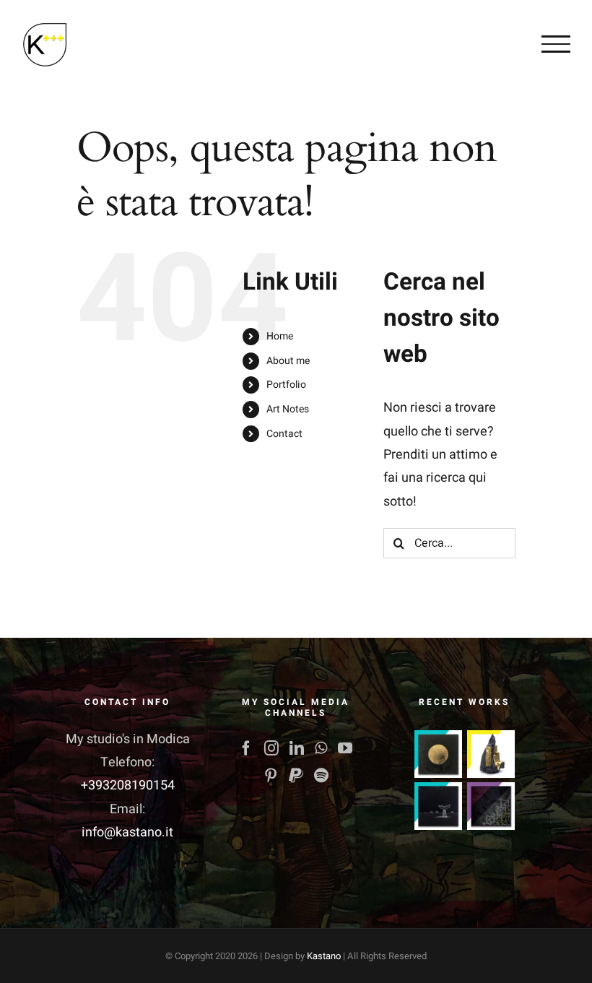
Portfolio (286, 384)
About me (288, 360)
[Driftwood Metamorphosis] (490, 754)
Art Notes (287, 409)
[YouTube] (345, 748)
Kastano (324, 956)
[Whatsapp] (321, 748)
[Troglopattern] (490, 806)
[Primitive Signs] (438, 806)
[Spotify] (321, 775)
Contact (284, 433)
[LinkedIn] (297, 748)
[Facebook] (246, 748)
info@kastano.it (127, 832)
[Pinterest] (271, 775)
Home (279, 336)
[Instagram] (271, 748)
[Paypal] (296, 775)
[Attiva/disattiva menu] (556, 44)
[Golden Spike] (438, 754)
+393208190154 (128, 785)
